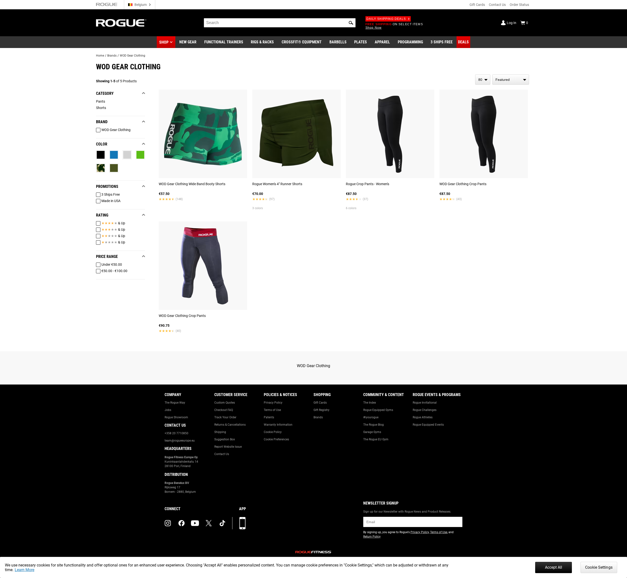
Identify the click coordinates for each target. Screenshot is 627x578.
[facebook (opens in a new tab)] (181, 523)
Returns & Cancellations (230, 424)
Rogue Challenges (424, 410)
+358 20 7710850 (176, 433)
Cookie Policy (273, 432)
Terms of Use (272, 410)
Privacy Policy (273, 402)
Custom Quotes (224, 402)
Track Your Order (225, 417)
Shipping (220, 432)
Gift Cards (477, 5)
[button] (351, 22)
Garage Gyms (372, 432)
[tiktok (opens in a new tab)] (222, 523)
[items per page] (482, 79)
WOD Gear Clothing (132, 55)
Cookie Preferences (276, 439)
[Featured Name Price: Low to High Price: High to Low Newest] (510, 79)
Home (100, 55)
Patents (269, 417)
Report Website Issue (228, 446)
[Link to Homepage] (121, 23)
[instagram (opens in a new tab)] (168, 523)
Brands (112, 55)
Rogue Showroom (176, 417)
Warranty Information (278, 424)
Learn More (24, 569)
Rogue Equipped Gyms (378, 410)
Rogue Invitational (425, 402)
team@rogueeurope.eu (180, 440)
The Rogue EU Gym (375, 439)
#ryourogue (370, 417)
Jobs (168, 410)
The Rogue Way (175, 402)
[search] (280, 22)
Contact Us (497, 5)
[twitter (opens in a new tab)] (209, 523)
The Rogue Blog (373, 424)
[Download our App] (242, 523)
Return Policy (372, 536)
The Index (369, 402)
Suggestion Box (224, 439)
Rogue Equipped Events (428, 424)
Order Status (519, 5)
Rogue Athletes (423, 417)
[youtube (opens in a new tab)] (195, 523)
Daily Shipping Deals (386, 19)
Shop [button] (164, 42)
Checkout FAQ (223, 410)
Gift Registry (321, 410)
